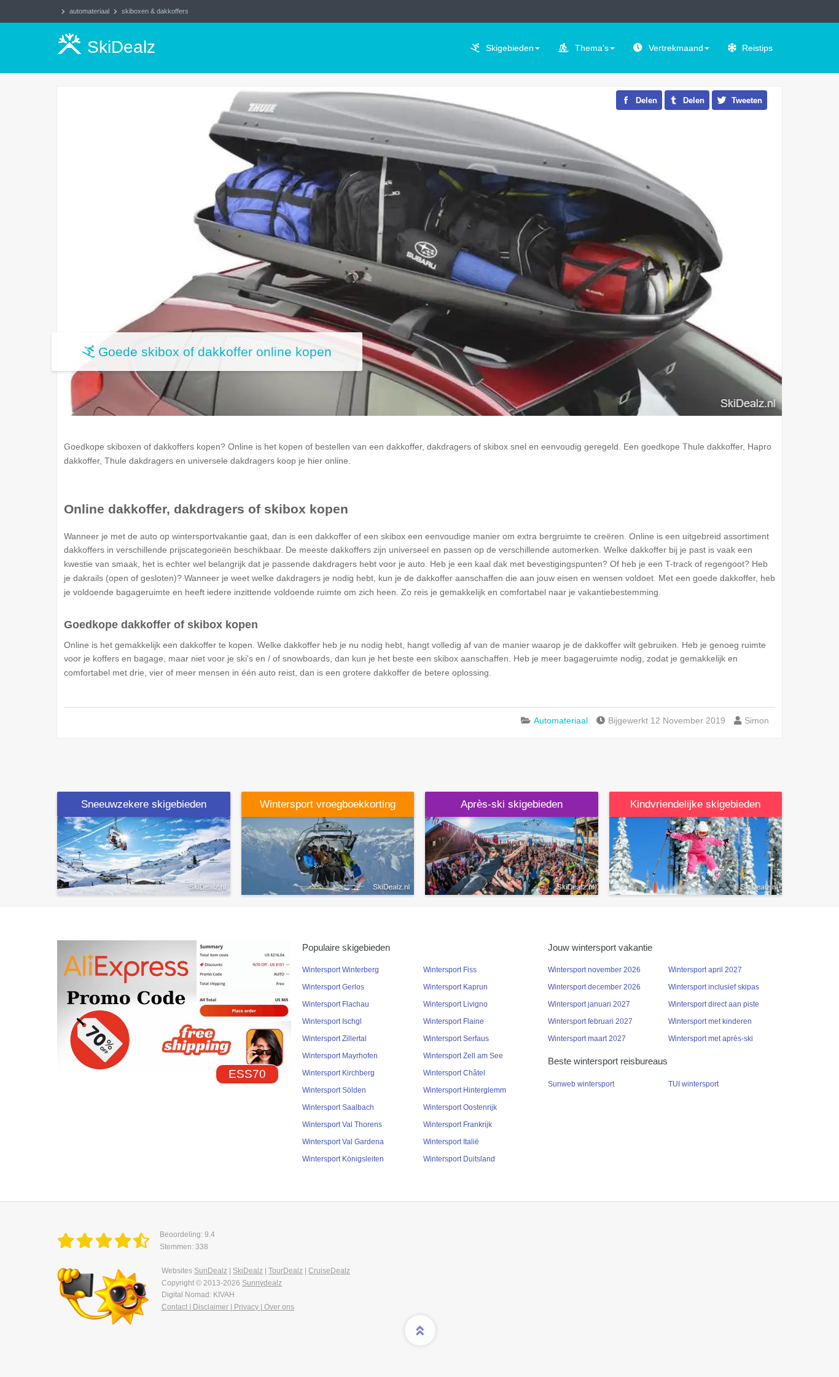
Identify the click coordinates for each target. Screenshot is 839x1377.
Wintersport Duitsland (459, 1159)
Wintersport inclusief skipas (713, 987)
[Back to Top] (420, 1330)
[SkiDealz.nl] (105, 1241)
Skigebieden (510, 48)
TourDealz (285, 1270)
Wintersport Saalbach (338, 1107)
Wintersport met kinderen (710, 1021)
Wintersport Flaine (453, 1021)
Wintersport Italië (451, 1141)
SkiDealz (248, 1270)
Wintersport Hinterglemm (464, 1090)
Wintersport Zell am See (463, 1055)
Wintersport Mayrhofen (340, 1055)
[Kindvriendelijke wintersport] (695, 855)
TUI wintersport (693, 1084)
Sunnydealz (262, 1283)
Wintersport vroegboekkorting (328, 804)
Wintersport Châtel (454, 1073)
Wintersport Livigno (455, 1004)
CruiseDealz (329, 1270)
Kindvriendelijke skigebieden (695, 804)
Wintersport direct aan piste (713, 1004)
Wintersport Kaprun (455, 987)
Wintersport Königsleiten (343, 1159)
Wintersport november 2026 (594, 969)
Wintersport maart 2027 (587, 1038)
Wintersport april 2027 (705, 969)
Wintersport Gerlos (333, 987)
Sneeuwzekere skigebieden (143, 804)
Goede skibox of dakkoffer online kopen (215, 352)
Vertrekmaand (676, 48)
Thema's (592, 48)
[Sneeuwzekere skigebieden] (143, 855)
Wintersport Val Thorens (342, 1124)
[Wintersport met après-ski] (511, 855)
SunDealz (210, 1270)
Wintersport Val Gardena (343, 1141)
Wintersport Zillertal (334, 1038)
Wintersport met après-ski (710, 1038)
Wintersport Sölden (334, 1090)
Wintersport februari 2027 (590, 1021)
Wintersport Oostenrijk (460, 1107)
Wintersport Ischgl (332, 1021)
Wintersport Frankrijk (457, 1124)
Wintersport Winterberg (340, 969)
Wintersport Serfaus (456, 1038)
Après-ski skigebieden (512, 804)
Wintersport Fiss (450, 969)
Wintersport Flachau (335, 1004)
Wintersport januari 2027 (589, 1004)
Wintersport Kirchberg (338, 1073)
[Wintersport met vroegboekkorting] (328, 855)
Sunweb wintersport (581, 1084)
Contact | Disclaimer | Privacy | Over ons (228, 1307)
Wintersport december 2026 (594, 987)
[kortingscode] (174, 1005)
